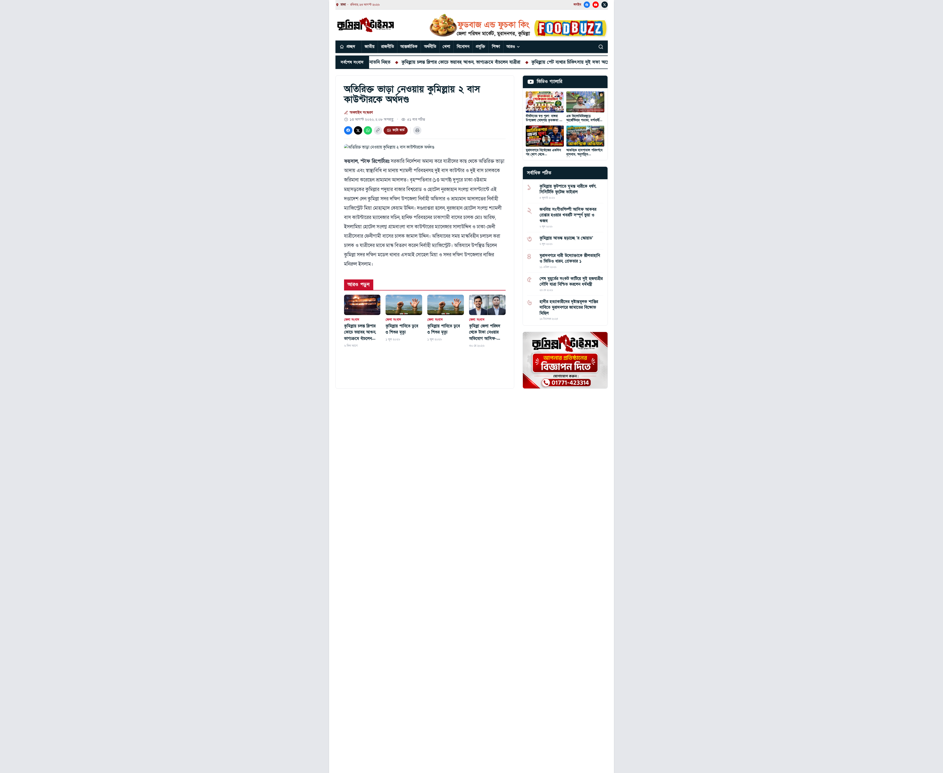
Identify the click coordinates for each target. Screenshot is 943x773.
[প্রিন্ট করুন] (417, 130)
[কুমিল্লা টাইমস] (366, 24)
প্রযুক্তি (480, 46)
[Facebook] (587, 4)
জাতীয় (369, 46)
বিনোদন (463, 46)
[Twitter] (604, 4)
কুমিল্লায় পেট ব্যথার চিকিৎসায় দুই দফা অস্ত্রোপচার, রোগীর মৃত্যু (549, 62)
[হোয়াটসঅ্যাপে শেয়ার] (368, 130)
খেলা (446, 46)
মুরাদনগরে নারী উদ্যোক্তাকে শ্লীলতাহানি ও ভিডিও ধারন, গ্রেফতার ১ (570, 258)
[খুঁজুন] (601, 46)
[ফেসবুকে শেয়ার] (348, 130)
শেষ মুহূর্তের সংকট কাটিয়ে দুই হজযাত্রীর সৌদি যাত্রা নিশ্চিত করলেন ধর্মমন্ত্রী (571, 281)
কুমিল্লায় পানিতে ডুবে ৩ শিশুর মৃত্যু (402, 329)
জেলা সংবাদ (352, 320)
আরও (510, 46)
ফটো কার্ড (398, 130)
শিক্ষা (496, 46)
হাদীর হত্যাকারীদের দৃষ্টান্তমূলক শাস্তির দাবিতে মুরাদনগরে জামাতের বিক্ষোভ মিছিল (569, 307)
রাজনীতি (387, 46)
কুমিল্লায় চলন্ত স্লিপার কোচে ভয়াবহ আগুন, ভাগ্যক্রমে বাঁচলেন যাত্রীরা (423, 62)
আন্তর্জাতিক (408, 46)
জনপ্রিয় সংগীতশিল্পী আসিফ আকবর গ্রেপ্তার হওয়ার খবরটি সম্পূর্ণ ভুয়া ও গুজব (568, 215)
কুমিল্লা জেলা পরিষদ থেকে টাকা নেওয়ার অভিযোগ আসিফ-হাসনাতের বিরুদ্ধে (484, 332)
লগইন (577, 5)
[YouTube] (596, 4)
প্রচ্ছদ (351, 46)
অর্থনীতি (430, 46)
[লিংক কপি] (378, 130)
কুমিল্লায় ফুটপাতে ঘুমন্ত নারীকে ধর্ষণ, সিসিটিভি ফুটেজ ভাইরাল (568, 189)
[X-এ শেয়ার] (358, 130)
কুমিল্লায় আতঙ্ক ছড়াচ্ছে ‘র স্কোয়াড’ (566, 238)
